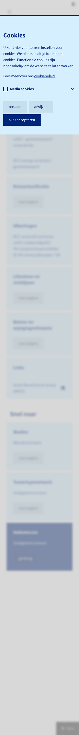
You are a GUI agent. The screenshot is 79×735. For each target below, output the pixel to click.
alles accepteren (22, 120)
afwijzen (41, 107)
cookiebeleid (44, 76)
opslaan (15, 107)
